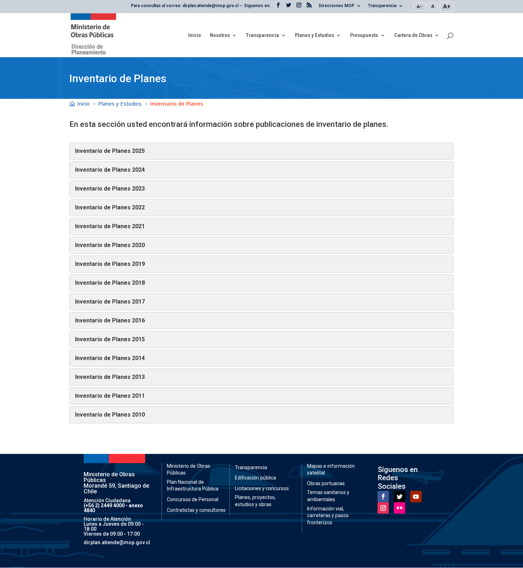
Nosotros (220, 35)
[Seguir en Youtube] (416, 496)
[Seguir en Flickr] (399, 508)
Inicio (194, 35)
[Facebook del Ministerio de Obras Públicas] (278, 7)
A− (420, 6)
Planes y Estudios (314, 35)
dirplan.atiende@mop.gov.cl (117, 542)
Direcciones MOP (336, 6)
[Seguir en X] (399, 496)
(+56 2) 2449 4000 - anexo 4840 (113, 508)
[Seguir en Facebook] (383, 496)
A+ (446, 6)
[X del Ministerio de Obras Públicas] (288, 7)
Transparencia (382, 6)
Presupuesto (364, 35)
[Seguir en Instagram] (383, 508)
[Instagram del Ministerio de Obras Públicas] (298, 7)
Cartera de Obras (413, 35)
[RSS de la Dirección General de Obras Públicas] (309, 7)
